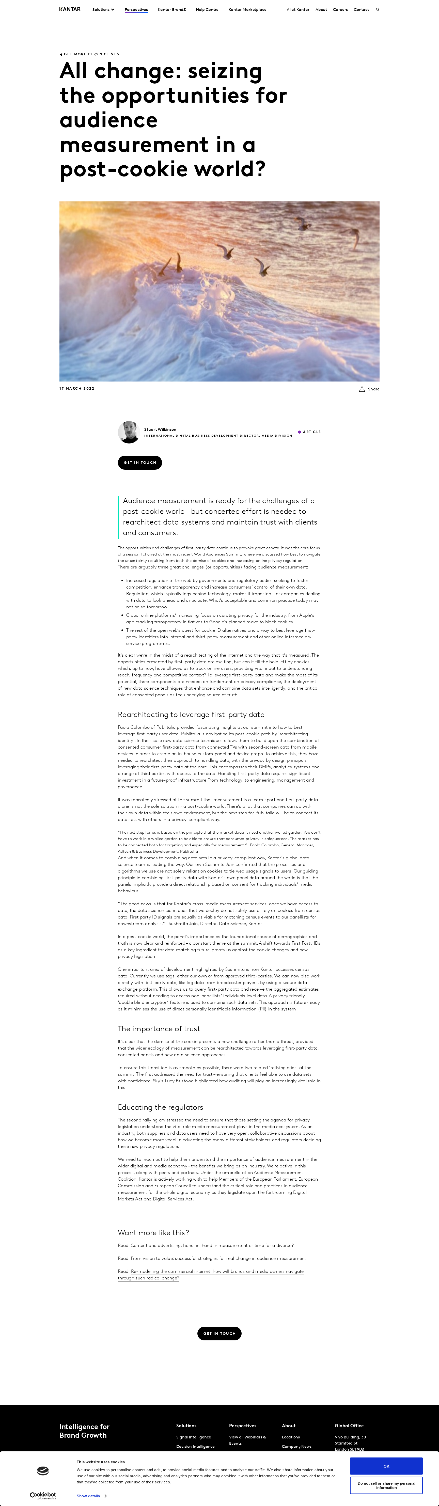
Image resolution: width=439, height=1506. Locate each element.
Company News (296, 1447)
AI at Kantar (298, 10)
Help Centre (207, 10)
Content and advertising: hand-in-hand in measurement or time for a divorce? (212, 1246)
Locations (291, 1437)
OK (386, 1466)
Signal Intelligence (193, 1437)
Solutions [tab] (100, 10)
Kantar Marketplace (247, 10)
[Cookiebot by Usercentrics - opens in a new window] (43, 1496)
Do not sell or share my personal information (386, 1485)
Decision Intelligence (195, 1447)
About (321, 10)
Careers (340, 10)
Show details (88, 1496)
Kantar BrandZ (172, 10)
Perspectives (136, 10)
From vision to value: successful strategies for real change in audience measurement (218, 1259)
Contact (361, 10)
